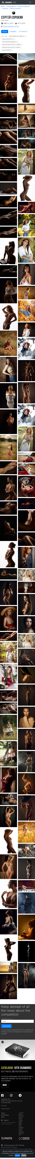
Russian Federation (24, 6)
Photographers (11, 6)
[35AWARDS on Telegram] (20, 1096)
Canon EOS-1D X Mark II (17, 36)
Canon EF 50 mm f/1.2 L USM (11, 47)
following (21, 23)
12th (14, 2)
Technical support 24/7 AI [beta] (14, 1145)
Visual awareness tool (6, 1124)
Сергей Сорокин (15, 8)
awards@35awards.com (6, 1018)
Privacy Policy (4, 1105)
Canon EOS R (7, 50)
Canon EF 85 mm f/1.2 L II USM (12, 44)
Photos (5, 31)
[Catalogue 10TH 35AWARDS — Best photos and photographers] (17, 1049)
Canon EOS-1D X (8, 39)
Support (6, 1120)
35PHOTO (24, 31)
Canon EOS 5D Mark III (10, 41)
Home (2, 6)
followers (9, 23)
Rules (2, 1117)
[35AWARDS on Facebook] (2, 1096)
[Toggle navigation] (30, 2)
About (3, 1113)
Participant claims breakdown (8, 1122)
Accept (17, 1155)
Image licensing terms (5, 1108)
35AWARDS (13, 31)
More (5, 1085)
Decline (24, 1155)
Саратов (5, 8)
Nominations (5, 1115)
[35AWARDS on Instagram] (11, 1096)
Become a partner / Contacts (9, 1147)
